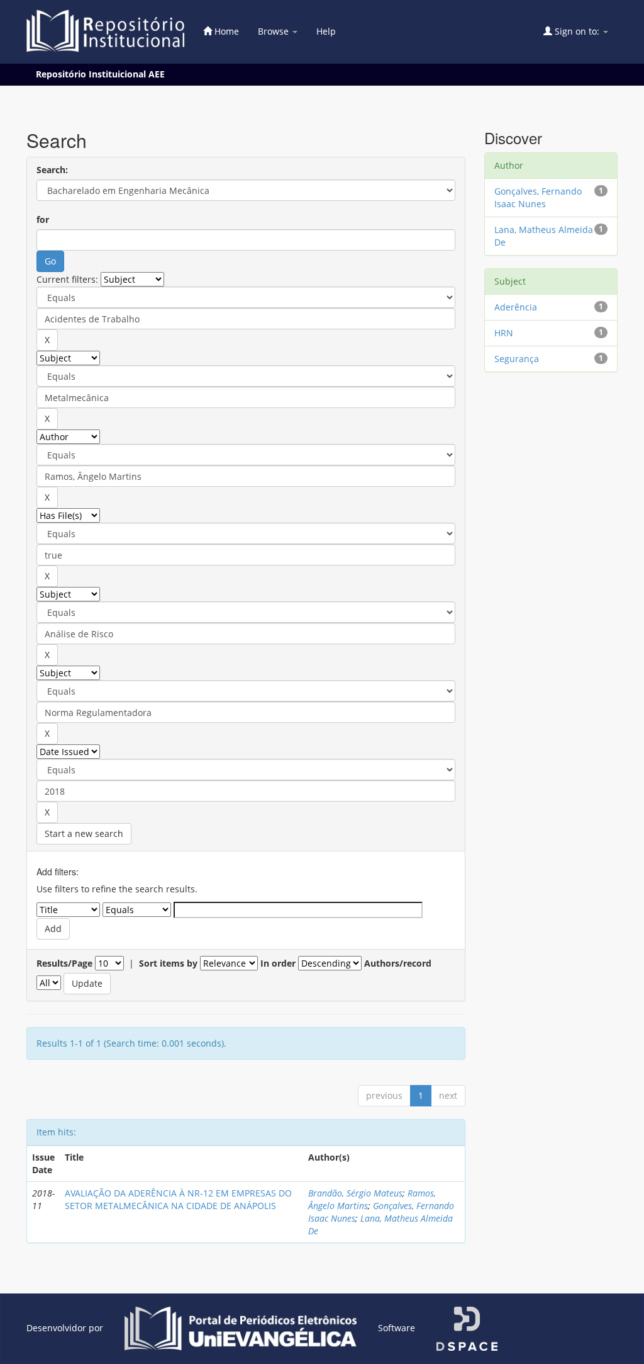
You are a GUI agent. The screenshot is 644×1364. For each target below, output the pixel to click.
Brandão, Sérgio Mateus (355, 1193)
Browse (274, 31)
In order (278, 963)
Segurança (516, 359)
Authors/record (397, 963)
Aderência (515, 307)
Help (326, 31)
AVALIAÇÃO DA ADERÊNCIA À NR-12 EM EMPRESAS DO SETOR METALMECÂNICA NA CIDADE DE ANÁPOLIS (178, 1199)
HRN (503, 333)
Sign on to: (577, 31)
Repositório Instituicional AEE (100, 74)
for (42, 219)
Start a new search (84, 833)
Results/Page (64, 963)
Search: (52, 170)
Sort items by (168, 963)
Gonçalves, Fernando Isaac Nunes (538, 197)
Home (225, 31)
